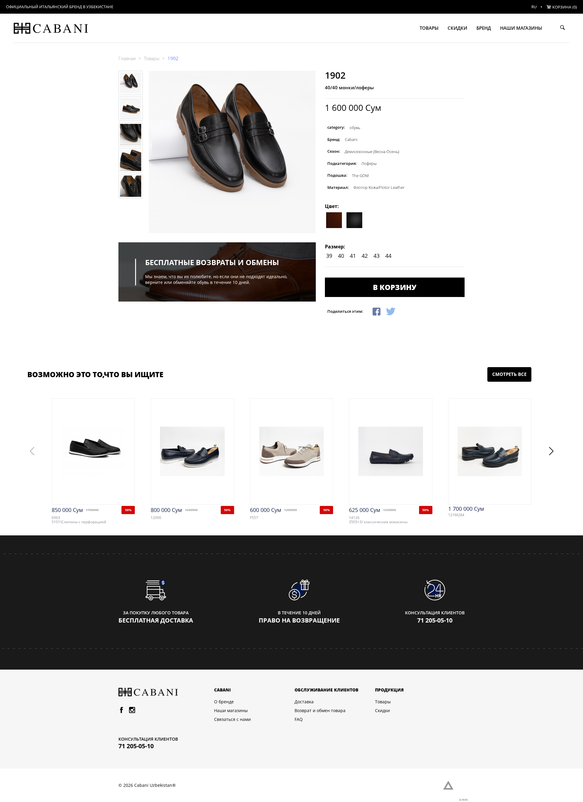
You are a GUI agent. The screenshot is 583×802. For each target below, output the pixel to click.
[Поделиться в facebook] (376, 311)
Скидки (457, 28)
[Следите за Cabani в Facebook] (121, 711)
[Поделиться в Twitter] (390, 311)
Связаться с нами (232, 719)
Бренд (483, 28)
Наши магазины (521, 28)
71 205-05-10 (434, 620)
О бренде (224, 702)
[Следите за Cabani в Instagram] (132, 711)
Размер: (335, 246)
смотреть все (509, 374)
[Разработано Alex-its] (454, 785)
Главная (127, 58)
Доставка (304, 702)
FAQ (299, 719)
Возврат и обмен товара (320, 710)
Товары (429, 28)
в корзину (394, 287)
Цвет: (332, 206)
